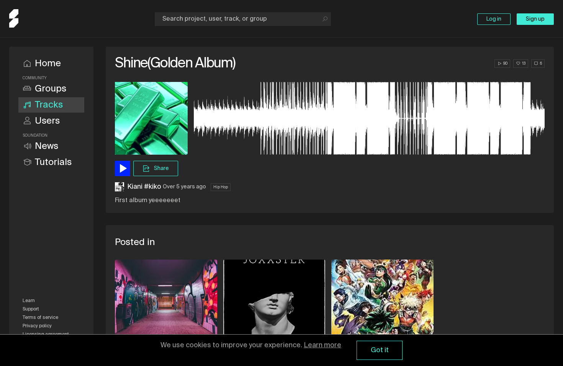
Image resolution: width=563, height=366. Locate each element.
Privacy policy (37, 326)
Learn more (322, 345)
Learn (29, 301)
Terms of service (40, 317)
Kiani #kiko (144, 187)
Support (31, 309)
